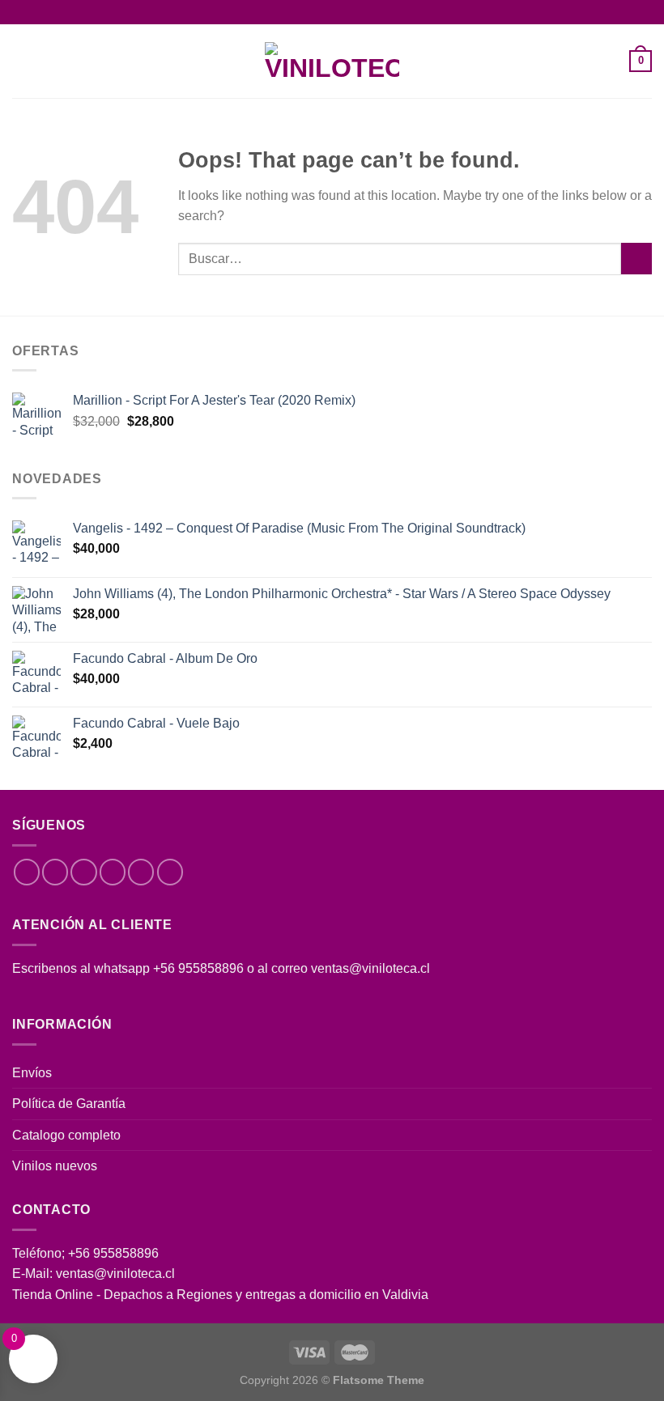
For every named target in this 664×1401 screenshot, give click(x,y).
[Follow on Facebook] (27, 872)
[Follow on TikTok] (83, 872)
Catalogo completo (66, 1135)
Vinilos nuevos (54, 1166)
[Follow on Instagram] (55, 872)
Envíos (32, 1073)
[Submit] (636, 258)
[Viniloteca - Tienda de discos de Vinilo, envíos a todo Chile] (332, 61)
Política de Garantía (69, 1103)
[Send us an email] (113, 872)
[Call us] (141, 872)
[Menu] (22, 61)
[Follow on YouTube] (170, 872)
